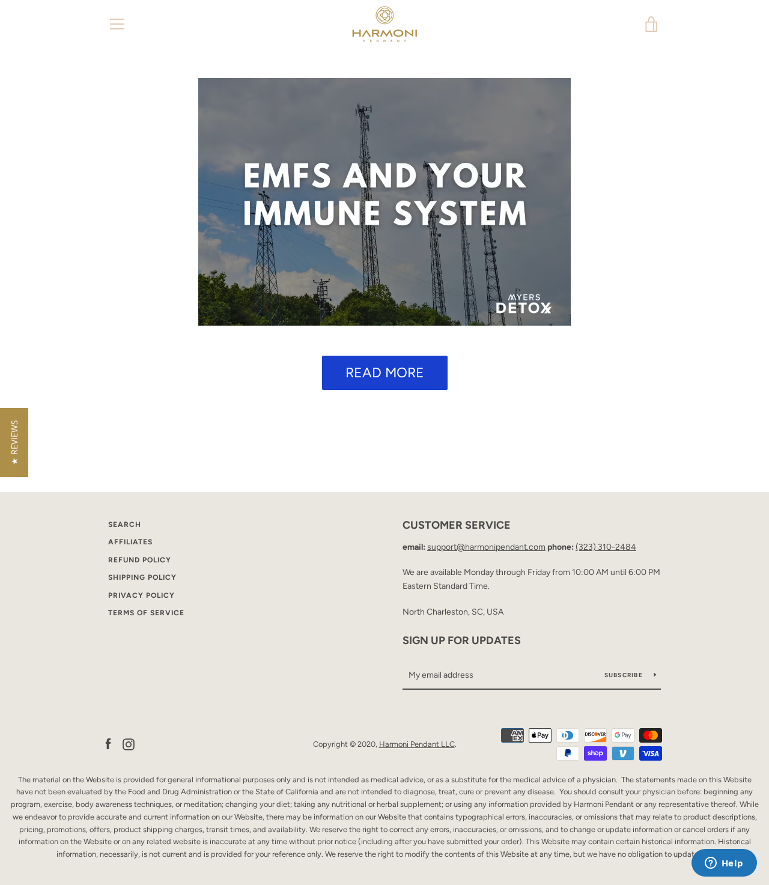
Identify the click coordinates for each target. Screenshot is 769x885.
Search (124, 524)
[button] (14, 442)
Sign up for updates (462, 640)
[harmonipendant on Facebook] (108, 743)
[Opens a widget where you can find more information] (724, 864)
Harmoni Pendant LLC (417, 744)
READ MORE (384, 372)
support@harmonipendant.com (486, 547)
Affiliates (130, 542)
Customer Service (457, 525)
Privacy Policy (141, 595)
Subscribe (624, 675)
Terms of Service (146, 613)
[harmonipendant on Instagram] (129, 743)
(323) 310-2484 (606, 547)
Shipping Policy (142, 577)
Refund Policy (139, 560)
